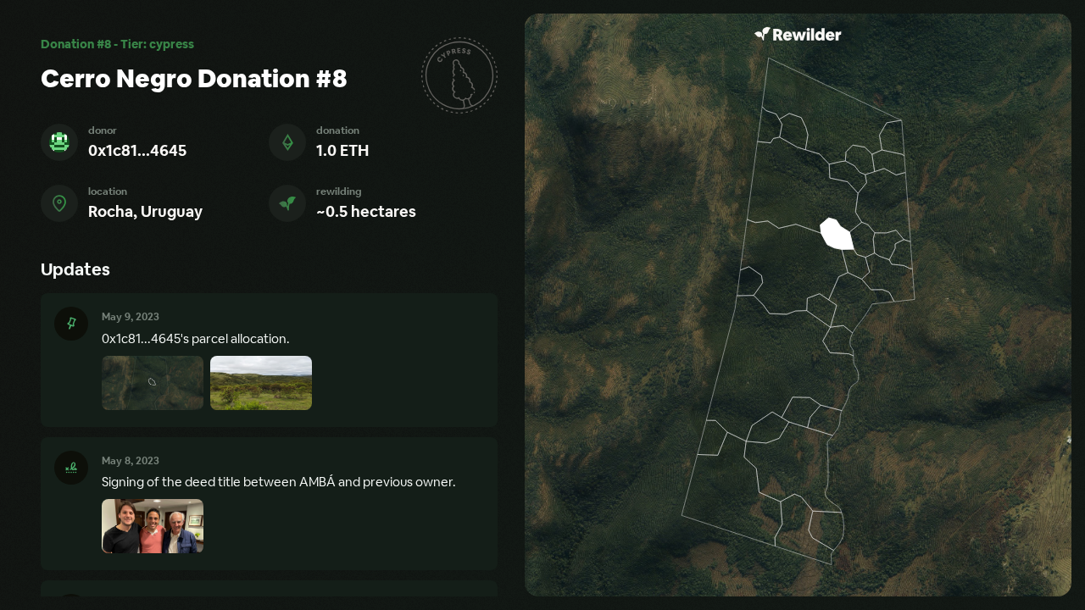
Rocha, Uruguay (145, 211)
